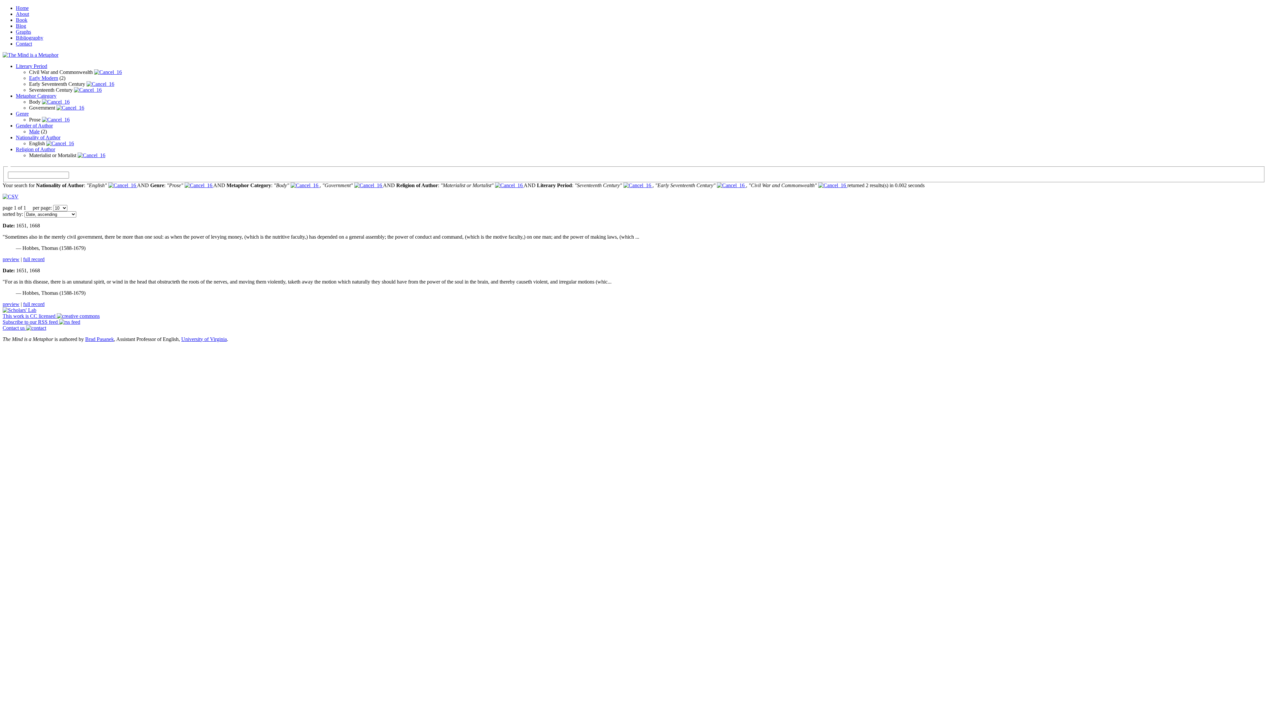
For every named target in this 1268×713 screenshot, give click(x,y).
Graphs (23, 32)
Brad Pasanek (99, 339)
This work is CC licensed (30, 316)
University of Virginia (204, 339)
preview (11, 259)
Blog (21, 26)
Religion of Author (35, 149)
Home (22, 8)
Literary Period (31, 66)
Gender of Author (34, 125)
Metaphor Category (36, 96)
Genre (22, 114)
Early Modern (43, 78)
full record (34, 259)
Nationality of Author (38, 137)
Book (21, 20)
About (22, 14)
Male (34, 131)
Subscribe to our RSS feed (31, 322)
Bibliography (29, 38)
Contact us (14, 328)
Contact (24, 44)
